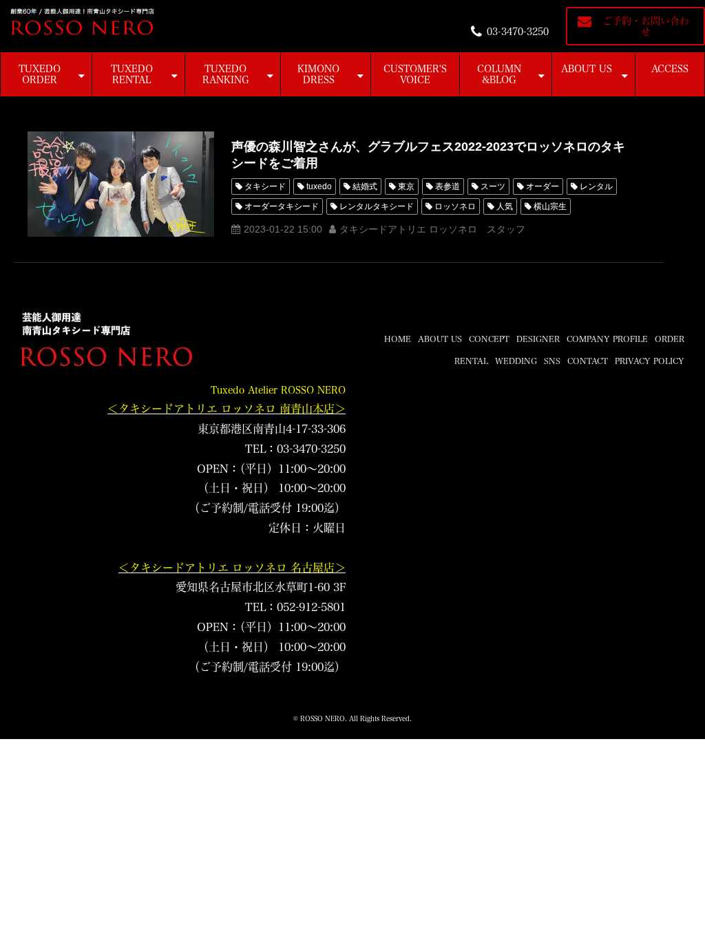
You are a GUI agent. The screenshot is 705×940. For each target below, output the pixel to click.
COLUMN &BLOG (499, 74)
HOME (397, 338)
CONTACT (587, 360)
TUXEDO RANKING (225, 74)
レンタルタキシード (376, 206)
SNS (552, 360)
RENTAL (471, 360)
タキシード (265, 186)
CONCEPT (489, 338)
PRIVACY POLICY (649, 360)
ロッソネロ (455, 206)
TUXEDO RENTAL (132, 74)
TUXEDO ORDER (40, 74)
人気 (504, 206)
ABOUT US (586, 69)
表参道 (447, 186)
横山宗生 (550, 206)
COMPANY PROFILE (607, 338)
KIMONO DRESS (318, 74)
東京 (406, 186)
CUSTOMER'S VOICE (415, 74)
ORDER (669, 338)
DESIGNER (538, 338)
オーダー (542, 186)
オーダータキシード (281, 206)
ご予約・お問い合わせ (645, 26)
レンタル (596, 186)
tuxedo (319, 186)
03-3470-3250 (518, 31)
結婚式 (364, 186)
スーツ (493, 186)
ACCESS (669, 69)
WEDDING (516, 360)
